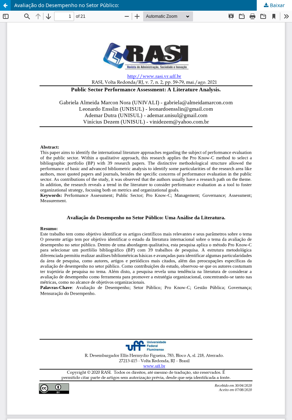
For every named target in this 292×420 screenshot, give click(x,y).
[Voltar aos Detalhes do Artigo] (5, 5)
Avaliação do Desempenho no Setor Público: (66, 5)
